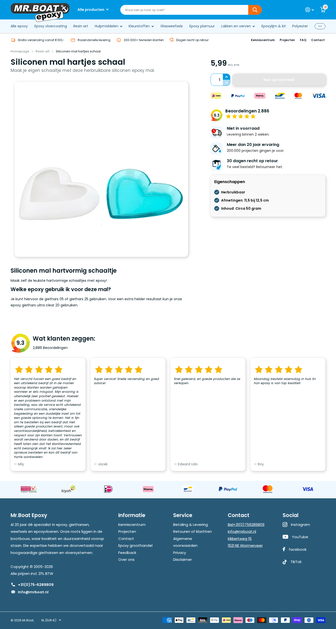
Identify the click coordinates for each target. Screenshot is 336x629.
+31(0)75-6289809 (36, 584)
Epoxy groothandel (135, 545)
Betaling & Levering (190, 524)
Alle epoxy (19, 26)
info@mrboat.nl (242, 531)
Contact (318, 40)
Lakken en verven (236, 26)
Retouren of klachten (192, 531)
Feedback (127, 552)
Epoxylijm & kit (273, 26)
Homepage (20, 51)
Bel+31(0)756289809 (246, 524)
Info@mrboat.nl (33, 592)
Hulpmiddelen (106, 26)
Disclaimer (182, 559)
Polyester (300, 26)
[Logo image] (28, 489)
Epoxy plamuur (202, 26)
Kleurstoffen (139, 26)
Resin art (80, 26)
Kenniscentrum (263, 40)
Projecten (287, 40)
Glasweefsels (171, 26)
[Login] (309, 9)
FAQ (303, 40)
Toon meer (320, 26)
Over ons (126, 559)
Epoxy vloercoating (50, 26)
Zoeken (255, 10)
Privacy (179, 552)
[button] (226, 77)
